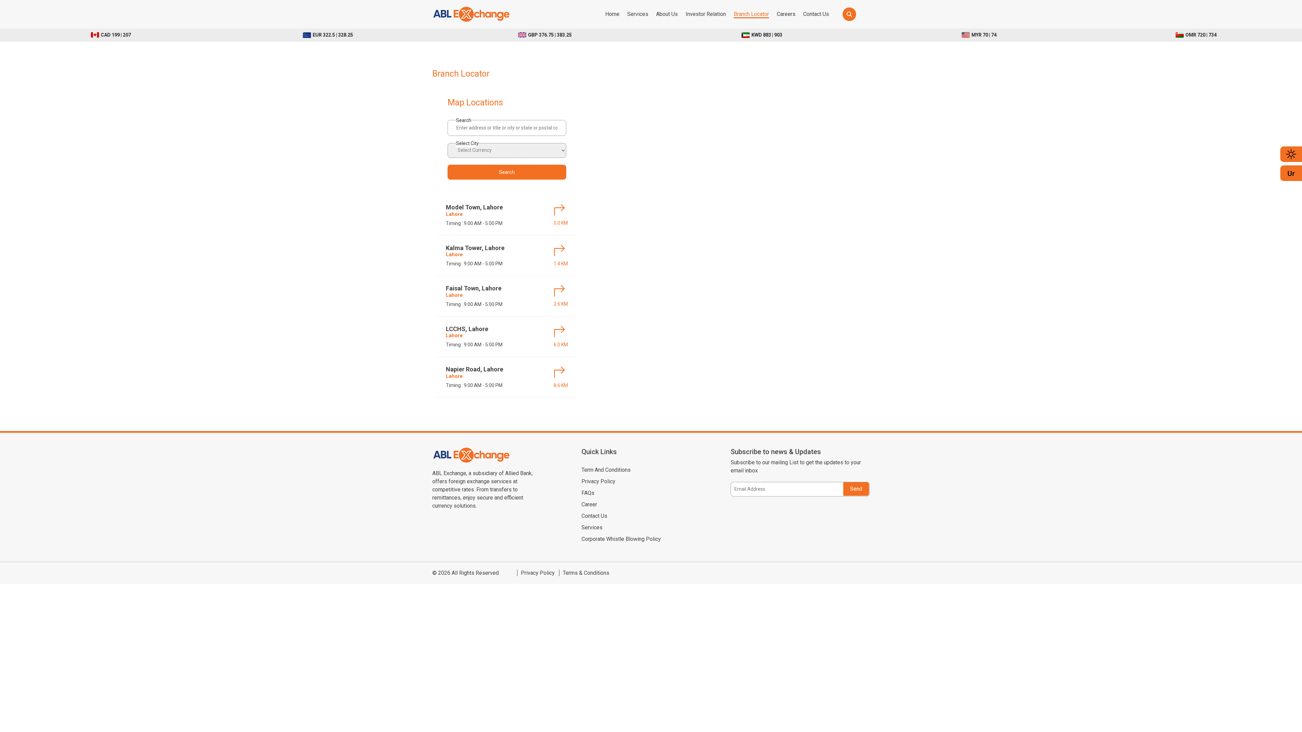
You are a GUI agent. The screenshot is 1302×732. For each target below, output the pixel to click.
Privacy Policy (598, 481)
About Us (667, 14)
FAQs (587, 493)
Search (463, 120)
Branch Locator (751, 14)
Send (856, 489)
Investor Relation (706, 14)
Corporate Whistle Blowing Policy (621, 539)
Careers (786, 14)
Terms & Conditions (586, 573)
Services (637, 14)
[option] (273, 35)
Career (589, 504)
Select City (467, 143)
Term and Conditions (606, 470)
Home (612, 14)
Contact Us (816, 14)
